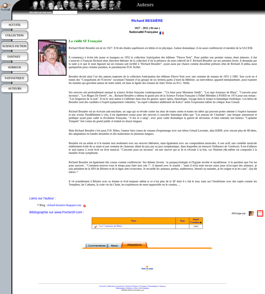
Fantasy (143, 286)
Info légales (144, 288)
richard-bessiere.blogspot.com (64, 205)
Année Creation (194, 221)
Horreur (163, 286)
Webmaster (120, 288)
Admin (129, 288)
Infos (136, 288)
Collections (111, 286)
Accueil (102, 286)
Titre (133, 220)
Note (182, 220)
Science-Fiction (131, 286)
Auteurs (120, 286)
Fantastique (153, 286)
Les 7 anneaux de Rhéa (110, 226)
